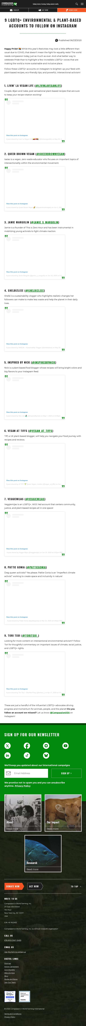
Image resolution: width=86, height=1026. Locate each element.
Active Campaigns (11, 967)
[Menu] (81, 4)
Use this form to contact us (15, 952)
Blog (6, 976)
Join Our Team (10, 982)
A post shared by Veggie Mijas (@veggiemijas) (23, 552)
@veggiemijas (35, 499)
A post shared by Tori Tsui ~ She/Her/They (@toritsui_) (25, 693)
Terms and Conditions (12, 1014)
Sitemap (7, 963)
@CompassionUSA (60, 712)
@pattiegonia (36, 567)
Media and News (10, 979)
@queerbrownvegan (50, 154)
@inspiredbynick (43, 362)
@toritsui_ (30, 635)
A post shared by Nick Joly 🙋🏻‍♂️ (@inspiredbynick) (23, 416)
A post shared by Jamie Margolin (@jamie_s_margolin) (25, 276)
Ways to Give (9, 973)
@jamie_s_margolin (44, 222)
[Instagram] (46, 746)
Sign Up (65, 773)
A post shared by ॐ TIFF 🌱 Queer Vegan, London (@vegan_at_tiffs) (30, 484)
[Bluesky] (46, 755)
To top (74, 886)
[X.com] (7, 746)
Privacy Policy (9, 1017)
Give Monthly (9, 970)
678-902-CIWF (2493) (12, 940)
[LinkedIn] (7, 755)
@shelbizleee (35, 290)
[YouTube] (65, 746)
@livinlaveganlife (48, 85)
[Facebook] (27, 746)
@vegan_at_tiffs (40, 431)
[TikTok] (27, 755)
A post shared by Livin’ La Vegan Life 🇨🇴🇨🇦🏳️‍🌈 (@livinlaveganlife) (29, 139)
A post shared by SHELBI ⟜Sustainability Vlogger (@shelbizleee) (29, 348)
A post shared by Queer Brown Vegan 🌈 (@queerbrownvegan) (28, 207)
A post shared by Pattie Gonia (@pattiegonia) (23, 621)
